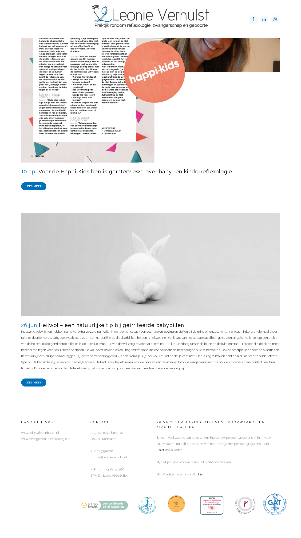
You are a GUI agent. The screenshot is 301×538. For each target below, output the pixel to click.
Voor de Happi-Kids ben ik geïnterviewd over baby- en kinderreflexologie (135, 171)
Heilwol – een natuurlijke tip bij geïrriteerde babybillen (111, 325)
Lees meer (34, 186)
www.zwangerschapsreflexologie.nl (45, 439)
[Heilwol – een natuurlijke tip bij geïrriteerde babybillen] (150, 264)
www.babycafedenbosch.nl (40, 432)
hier (161, 450)
